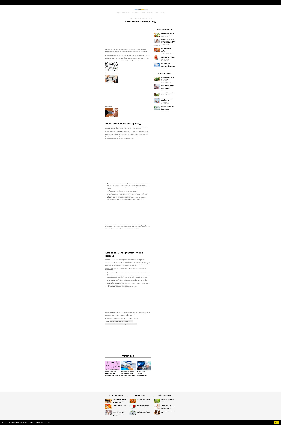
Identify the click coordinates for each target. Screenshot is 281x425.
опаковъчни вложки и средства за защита (116, 324)
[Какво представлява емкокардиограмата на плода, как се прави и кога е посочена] (128, 365)
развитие (150, 13)
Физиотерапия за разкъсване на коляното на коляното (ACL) (168, 407)
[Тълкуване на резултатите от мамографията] (144, 365)
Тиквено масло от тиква (119, 405)
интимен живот (133, 324)
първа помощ (160, 13)
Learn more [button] (47, 422)
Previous (103, 365)
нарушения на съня (138, 13)
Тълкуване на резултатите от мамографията (142, 373)
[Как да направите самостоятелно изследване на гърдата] (112, 365)
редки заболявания (123, 13)
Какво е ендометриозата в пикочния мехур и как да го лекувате (119, 401)
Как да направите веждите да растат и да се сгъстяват (168, 50)
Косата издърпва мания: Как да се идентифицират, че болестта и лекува (168, 41)
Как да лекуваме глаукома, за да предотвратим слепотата (168, 65)
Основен (131, 18)
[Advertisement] (128, 34)
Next (152, 365)
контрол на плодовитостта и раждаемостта (121, 321)
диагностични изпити (141, 18)
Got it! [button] (276, 422)
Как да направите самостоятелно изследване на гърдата (112, 373)
